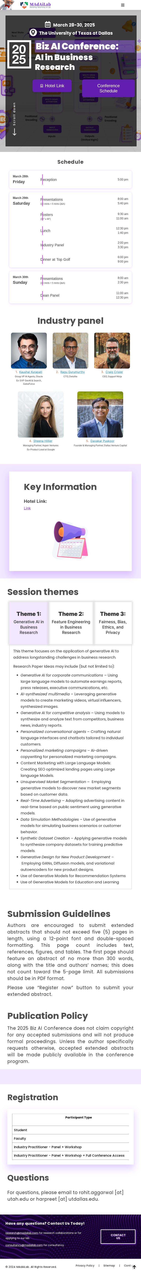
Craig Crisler (114, 372)
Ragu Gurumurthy (72, 372)
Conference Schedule (108, 88)
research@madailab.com (22, 1233)
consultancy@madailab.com (24, 1245)
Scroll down (14, 113)
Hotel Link (54, 85)
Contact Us (130, 1267)
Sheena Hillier (42, 441)
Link (27, 508)
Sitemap (109, 1265)
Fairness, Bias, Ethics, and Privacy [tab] (113, 622)
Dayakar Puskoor (102, 441)
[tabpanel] (70, 766)
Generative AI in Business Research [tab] (29, 622)
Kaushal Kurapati (30, 372)
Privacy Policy (85, 1265)
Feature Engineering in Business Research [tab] (71, 622)
